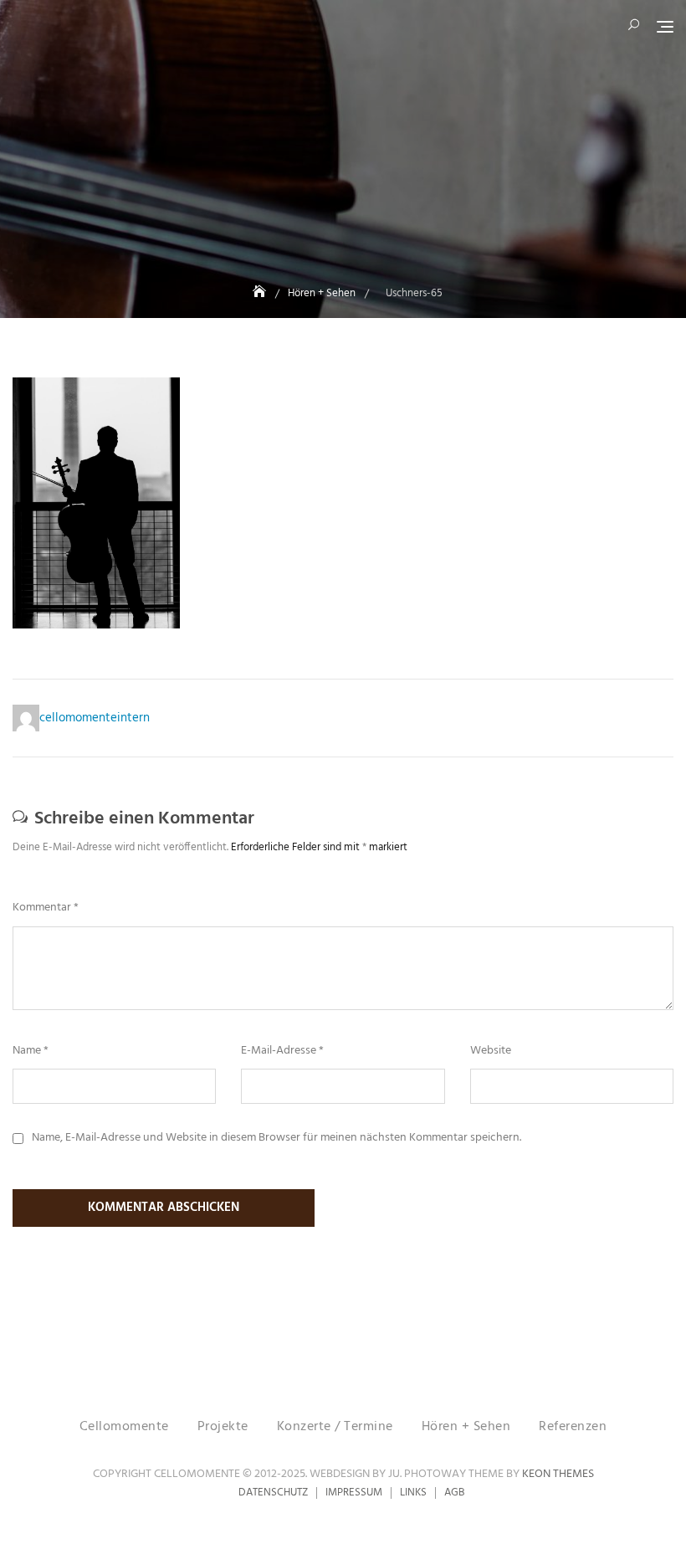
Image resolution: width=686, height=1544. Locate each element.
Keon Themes (558, 1474)
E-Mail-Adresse (282, 1051)
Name (31, 1051)
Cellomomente (124, 1427)
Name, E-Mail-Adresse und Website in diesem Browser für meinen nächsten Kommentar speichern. (276, 1138)
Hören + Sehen (466, 1427)
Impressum (353, 1492)
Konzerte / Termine (335, 1427)
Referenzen (573, 1427)
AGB (454, 1492)
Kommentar (46, 908)
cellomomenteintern (94, 718)
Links (413, 1492)
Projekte (222, 1427)
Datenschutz (273, 1492)
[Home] (261, 293)
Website (490, 1051)
